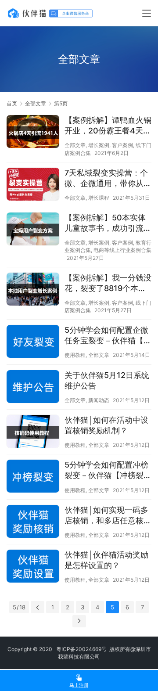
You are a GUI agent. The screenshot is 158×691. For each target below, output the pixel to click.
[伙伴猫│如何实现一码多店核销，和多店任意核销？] (33, 522)
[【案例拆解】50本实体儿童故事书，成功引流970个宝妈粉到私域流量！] (33, 230)
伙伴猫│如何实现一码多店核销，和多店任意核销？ (106, 515)
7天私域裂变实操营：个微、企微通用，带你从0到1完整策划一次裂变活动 (107, 178)
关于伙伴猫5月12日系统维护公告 (107, 380)
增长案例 (98, 145)
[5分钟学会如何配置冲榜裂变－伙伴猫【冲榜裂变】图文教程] (33, 477)
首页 (12, 103)
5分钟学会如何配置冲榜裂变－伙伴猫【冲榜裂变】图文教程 (106, 470)
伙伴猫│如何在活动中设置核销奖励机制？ (106, 425)
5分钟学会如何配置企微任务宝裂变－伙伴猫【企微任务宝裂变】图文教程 (108, 335)
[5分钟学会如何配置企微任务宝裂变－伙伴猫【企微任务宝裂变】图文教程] (33, 342)
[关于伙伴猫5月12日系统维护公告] (33, 388)
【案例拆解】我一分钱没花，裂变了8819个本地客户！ (108, 283)
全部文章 (75, 145)
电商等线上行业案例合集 (122, 250)
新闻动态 (98, 400)
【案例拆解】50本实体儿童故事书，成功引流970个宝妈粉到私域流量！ (105, 223)
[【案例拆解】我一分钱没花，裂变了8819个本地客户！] (33, 290)
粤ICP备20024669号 (81, 649)
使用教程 (75, 355)
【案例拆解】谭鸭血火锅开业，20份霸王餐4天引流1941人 (108, 125)
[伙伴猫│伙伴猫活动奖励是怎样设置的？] (33, 567)
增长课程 (98, 197)
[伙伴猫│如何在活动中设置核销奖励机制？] (33, 432)
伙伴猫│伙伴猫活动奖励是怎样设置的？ (106, 560)
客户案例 (122, 145)
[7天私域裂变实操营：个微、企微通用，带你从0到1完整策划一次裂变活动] (33, 185)
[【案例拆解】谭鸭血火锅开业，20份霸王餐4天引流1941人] (33, 132)
